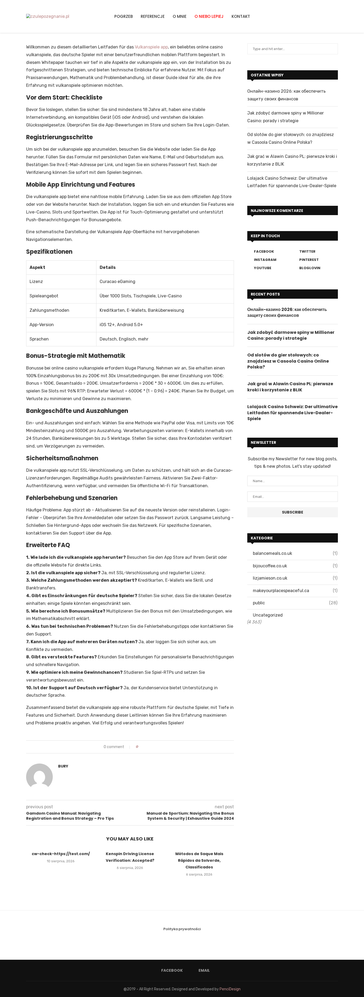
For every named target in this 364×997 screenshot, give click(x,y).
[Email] (330, 16)
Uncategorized (268, 615)
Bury (63, 766)
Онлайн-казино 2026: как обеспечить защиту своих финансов (287, 312)
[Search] (336, 16)
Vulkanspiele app (151, 47)
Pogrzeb (123, 16)
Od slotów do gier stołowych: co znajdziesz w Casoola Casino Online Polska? (288, 361)
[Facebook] (324, 16)
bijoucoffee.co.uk (295, 565)
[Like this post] (141, 747)
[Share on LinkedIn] (152, 747)
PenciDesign (230, 989)
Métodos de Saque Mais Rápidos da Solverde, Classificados (199, 860)
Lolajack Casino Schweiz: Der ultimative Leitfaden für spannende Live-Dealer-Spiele (292, 413)
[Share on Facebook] (146, 747)
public (295, 602)
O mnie (180, 16)
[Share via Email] (157, 747)
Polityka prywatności (182, 929)
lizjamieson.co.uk (295, 578)
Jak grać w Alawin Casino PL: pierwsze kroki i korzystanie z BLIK (290, 387)
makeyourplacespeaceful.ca (295, 590)
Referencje (153, 16)
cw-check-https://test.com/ (61, 853)
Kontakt (241, 16)
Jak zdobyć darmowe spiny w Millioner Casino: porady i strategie (290, 335)
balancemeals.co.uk (295, 553)
